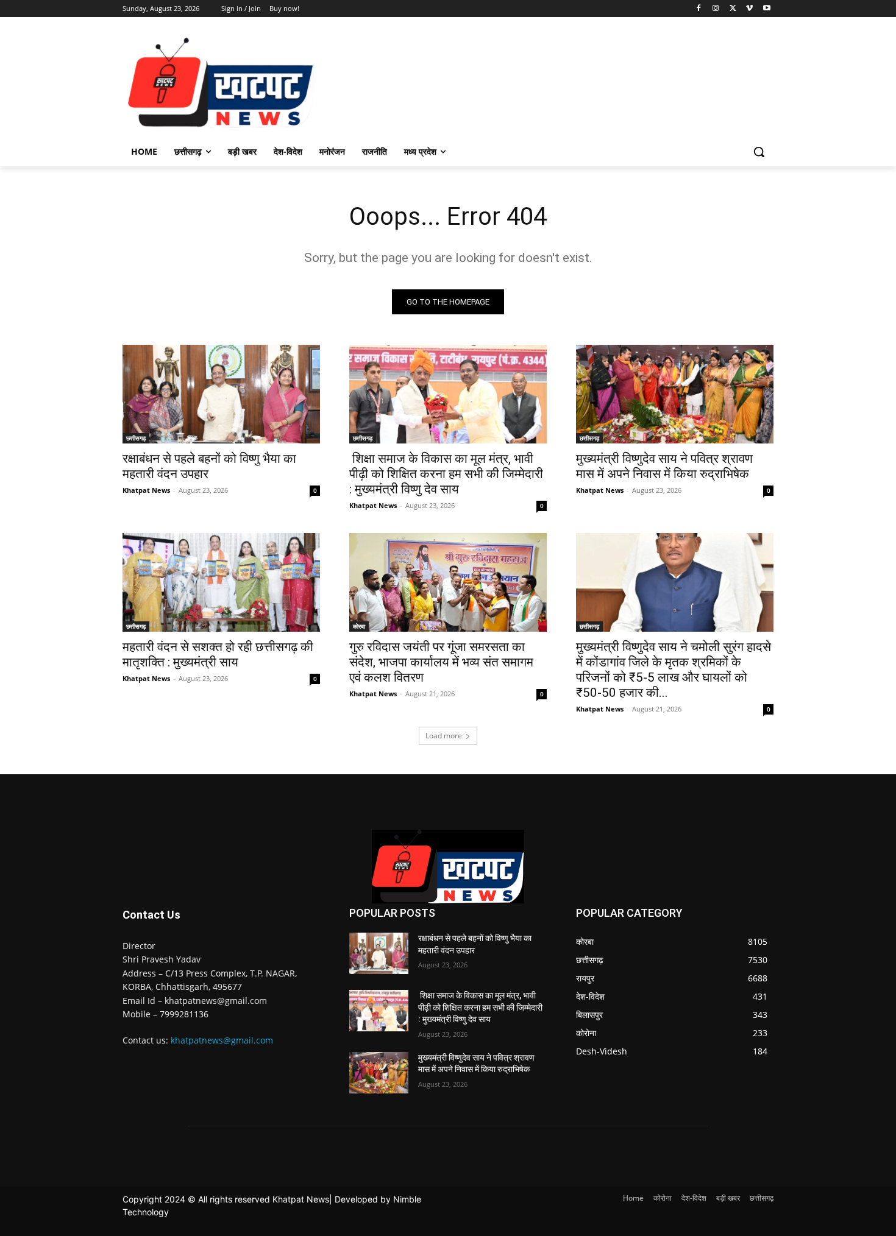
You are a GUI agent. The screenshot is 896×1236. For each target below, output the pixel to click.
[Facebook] (699, 9)
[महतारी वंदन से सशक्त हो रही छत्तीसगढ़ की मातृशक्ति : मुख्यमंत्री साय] (221, 582)
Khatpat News (146, 490)
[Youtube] (766, 9)
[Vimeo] (749, 9)
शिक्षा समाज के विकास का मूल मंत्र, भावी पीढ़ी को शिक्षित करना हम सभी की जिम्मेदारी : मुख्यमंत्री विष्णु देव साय (446, 473)
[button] (758, 151)
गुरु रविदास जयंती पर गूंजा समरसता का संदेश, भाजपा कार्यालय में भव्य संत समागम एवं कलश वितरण (441, 662)
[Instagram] (716, 9)
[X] (733, 9)
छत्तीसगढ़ (136, 438)
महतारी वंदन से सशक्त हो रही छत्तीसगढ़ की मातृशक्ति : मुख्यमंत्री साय (218, 654)
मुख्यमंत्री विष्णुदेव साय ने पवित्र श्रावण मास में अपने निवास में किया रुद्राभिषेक (664, 466)
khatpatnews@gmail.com (222, 1040)
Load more (443, 735)
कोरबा (359, 626)
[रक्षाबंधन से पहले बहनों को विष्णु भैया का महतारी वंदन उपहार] (221, 394)
